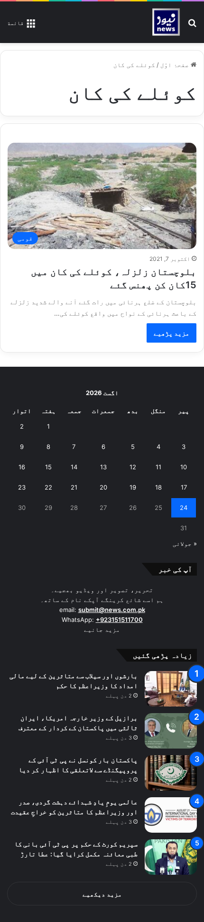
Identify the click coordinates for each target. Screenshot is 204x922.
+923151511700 (119, 619)
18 (158, 487)
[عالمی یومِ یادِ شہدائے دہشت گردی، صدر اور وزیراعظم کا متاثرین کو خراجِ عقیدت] (171, 815)
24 (183, 507)
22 (48, 487)
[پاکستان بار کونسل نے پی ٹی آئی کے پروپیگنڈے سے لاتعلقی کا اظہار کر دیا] (171, 773)
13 (103, 467)
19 (133, 487)
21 (74, 487)
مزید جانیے (102, 629)
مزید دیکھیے (102, 894)
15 (48, 467)
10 (183, 467)
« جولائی (185, 543)
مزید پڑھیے (171, 333)
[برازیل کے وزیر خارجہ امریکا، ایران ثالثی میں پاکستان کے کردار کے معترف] (171, 731)
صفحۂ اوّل (175, 65)
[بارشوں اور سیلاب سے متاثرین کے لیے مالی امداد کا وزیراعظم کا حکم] (171, 689)
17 (184, 487)
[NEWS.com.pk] (165, 22)
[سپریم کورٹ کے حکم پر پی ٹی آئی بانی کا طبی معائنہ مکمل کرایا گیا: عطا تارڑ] (171, 857)
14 (74, 467)
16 (22, 467)
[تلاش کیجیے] (192, 25)
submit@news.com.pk (111, 609)
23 (22, 487)
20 (103, 487)
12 (133, 467)
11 (158, 467)
